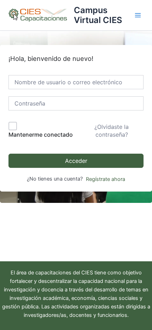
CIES (87, 272)
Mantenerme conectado (40, 134)
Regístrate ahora (105, 179)
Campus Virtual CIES (98, 15)
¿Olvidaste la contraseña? (111, 130)
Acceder (76, 160)
